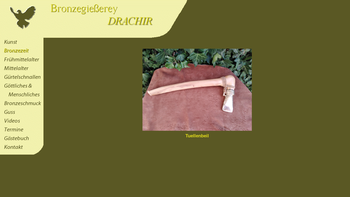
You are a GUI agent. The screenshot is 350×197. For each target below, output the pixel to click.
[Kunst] (21, 45)
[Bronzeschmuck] (21, 106)
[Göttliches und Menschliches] (21, 97)
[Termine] (21, 133)
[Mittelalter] (21, 71)
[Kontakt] (21, 150)
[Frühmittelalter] (21, 62)
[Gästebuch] (21, 141)
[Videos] (21, 124)
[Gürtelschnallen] (21, 80)
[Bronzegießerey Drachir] (93, 36)
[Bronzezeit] (21, 54)
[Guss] (21, 115)
